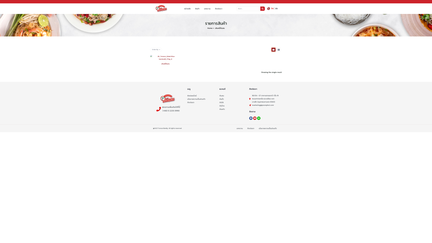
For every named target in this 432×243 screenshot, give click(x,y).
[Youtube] (254, 118)
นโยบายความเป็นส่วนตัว (196, 99)
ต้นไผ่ (221, 102)
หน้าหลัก (187, 8)
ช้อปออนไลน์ (192, 95)
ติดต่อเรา (218, 8)
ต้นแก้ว (222, 109)
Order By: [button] (155, 49)
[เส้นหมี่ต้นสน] (165, 56)
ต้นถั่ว (221, 99)
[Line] (258, 118)
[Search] (262, 9)
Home (209, 28)
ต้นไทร (221, 105)
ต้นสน (221, 95)
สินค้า (197, 8)
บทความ (207, 8)
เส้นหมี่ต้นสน (165, 64)
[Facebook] (251, 118)
